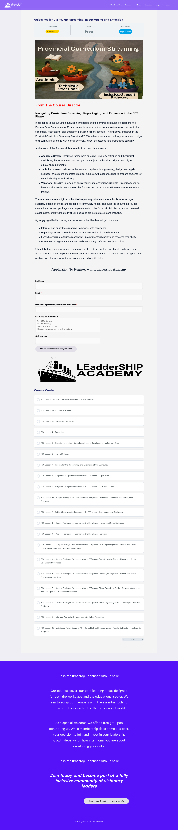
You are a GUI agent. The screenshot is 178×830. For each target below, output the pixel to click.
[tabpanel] (89, 211)
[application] (132, 5)
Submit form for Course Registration (56, 349)
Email (38, 293)
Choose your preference (47, 316)
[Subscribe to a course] (66, 326)
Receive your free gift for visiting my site (106, 801)
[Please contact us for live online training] (66, 329)
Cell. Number (41, 336)
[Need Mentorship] (66, 321)
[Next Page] (142, 639)
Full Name (40, 281)
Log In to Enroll (125, 32)
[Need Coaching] (66, 323)
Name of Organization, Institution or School (56, 304)
